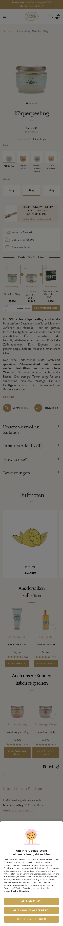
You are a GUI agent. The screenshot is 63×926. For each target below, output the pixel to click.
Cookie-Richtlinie (20, 891)
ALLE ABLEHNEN (31, 901)
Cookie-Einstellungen (31, 919)
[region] (31, 873)
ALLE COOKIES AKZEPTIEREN (31, 910)
